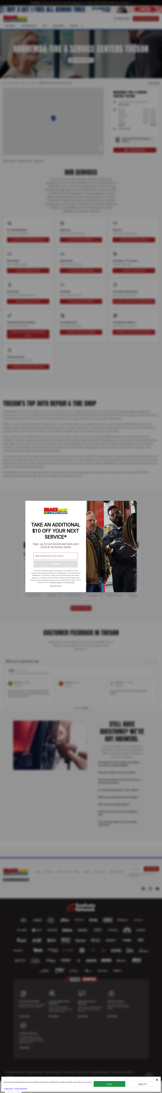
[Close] (133, 504)
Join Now (56, 564)
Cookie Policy (8, 1088)
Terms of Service (56, 582)
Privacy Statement (20, 1088)
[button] (157, 1080)
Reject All (142, 1084)
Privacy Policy (69, 582)
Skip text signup (55, 586)
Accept (109, 1084)
